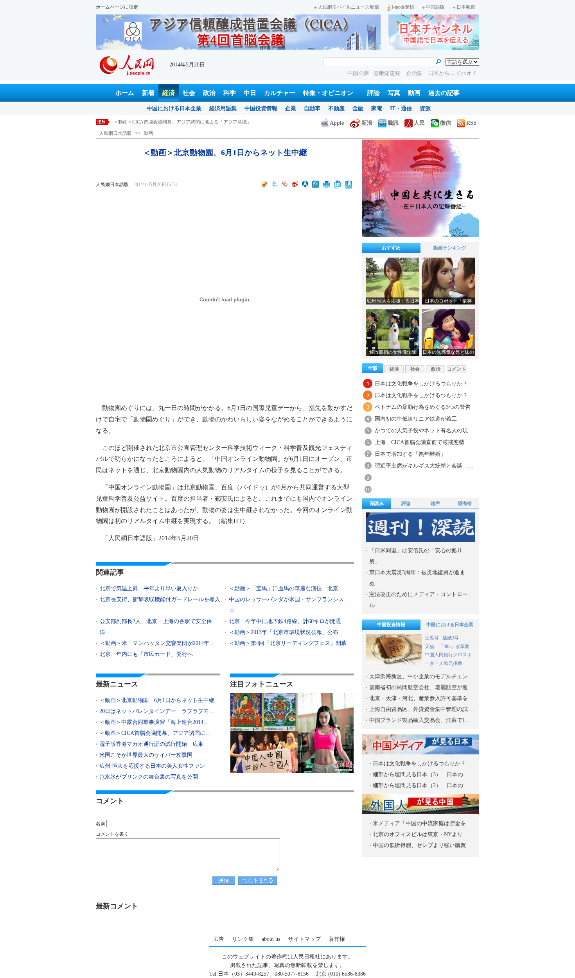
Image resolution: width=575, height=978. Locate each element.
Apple (337, 123)
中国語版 (435, 7)
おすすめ (391, 248)
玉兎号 (432, 638)
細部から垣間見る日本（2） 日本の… (421, 785)
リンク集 (243, 939)
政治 (209, 93)
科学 (229, 93)
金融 (357, 108)
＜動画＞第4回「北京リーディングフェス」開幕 (288, 643)
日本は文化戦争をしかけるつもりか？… (424, 395)
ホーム (124, 93)
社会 (189, 93)
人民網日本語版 (115, 133)
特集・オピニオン (328, 93)
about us (271, 939)
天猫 (430, 646)
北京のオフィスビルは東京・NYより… (420, 834)
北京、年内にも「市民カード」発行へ (146, 654)
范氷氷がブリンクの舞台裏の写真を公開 (148, 777)
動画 (414, 93)
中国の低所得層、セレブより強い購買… (422, 845)
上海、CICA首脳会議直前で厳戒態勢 (419, 442)
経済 (168, 93)
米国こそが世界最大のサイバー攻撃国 (145, 755)
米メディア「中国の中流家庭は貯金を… (422, 823)
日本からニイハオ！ (452, 73)
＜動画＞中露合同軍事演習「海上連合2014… (154, 722)
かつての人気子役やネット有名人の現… (424, 430)
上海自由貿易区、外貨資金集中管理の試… (421, 709)
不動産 (336, 108)
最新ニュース (117, 684)
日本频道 (465, 7)
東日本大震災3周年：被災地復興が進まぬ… (417, 578)
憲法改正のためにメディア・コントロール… (418, 599)
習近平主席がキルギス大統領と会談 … (424, 466)
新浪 (366, 123)
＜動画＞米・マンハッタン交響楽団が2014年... (157, 643)
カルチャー (279, 93)
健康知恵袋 (387, 73)
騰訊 (393, 123)
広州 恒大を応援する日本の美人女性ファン (152, 766)
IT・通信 (401, 108)
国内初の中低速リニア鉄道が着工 (416, 419)
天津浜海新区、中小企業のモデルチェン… (421, 676)
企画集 (415, 73)
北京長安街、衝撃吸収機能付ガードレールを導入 (160, 599)
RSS (471, 123)
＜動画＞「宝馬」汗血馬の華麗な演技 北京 (283, 588)
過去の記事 (444, 93)
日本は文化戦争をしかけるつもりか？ (421, 384)
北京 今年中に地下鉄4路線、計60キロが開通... (287, 621)
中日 (250, 93)
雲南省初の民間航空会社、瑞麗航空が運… (421, 687)
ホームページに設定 (117, 7)
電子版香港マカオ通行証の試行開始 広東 (151, 744)
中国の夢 (358, 73)
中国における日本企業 (174, 108)
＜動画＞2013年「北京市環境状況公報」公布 (283, 632)
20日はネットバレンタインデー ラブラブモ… (156, 711)
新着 (148, 93)
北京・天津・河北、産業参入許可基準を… (421, 698)
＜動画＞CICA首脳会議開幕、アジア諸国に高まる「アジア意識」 (182, 122)
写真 (394, 93)
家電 (376, 108)
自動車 (312, 108)
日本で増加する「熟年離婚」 (410, 454)
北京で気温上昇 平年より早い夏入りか (149, 588)
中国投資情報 (260, 108)
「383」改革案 (454, 646)
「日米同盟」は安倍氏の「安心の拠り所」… (415, 556)
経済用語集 (223, 108)
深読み (377, 503)
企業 (290, 108)
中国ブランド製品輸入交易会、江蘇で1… (420, 720)
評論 (373, 93)
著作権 (337, 939)
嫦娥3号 (450, 638)
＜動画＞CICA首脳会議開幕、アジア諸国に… (155, 733)
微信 (445, 123)
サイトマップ (304, 939)
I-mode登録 (403, 7)
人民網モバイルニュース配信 (348, 7)
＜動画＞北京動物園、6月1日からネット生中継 (156, 700)
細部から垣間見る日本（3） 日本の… (421, 774)
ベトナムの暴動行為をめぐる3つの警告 (423, 407)
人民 (419, 123)
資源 (425, 108)
